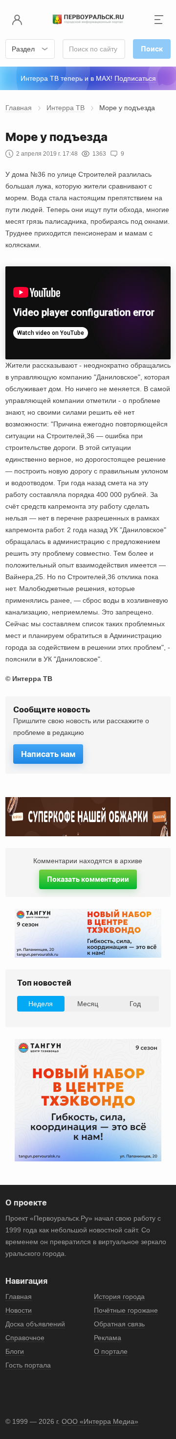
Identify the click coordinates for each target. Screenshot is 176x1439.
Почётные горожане (126, 1310)
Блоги (14, 1351)
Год (135, 1004)
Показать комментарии (88, 879)
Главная (18, 108)
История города (119, 1296)
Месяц (87, 1004)
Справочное (24, 1338)
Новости (18, 1310)
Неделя (40, 1004)
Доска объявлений (35, 1324)
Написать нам (48, 754)
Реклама (107, 1338)
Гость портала (28, 1365)
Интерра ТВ (65, 108)
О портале (111, 1351)
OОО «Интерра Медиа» (100, 1421)
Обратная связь (119, 1324)
